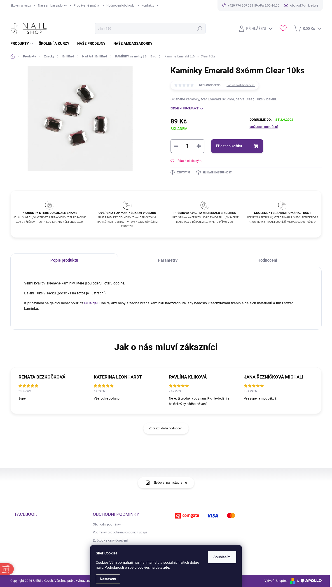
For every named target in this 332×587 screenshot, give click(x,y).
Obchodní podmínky (107, 524)
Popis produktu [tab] (64, 260)
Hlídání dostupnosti (217, 172)
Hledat (199, 28)
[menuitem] (22, 43)
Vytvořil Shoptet (275, 580)
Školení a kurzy (20, 5)
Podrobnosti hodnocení (241, 85)
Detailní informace (185, 108)
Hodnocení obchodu (120, 5)
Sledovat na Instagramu (170, 482)
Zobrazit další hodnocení (166, 428)
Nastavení (108, 579)
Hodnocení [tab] (267, 260)
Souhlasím (222, 557)
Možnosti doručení (264, 127)
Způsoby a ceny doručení (110, 540)
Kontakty (147, 5)
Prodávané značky (87, 5)
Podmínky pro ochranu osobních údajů (120, 532)
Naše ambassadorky (52, 5)
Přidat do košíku (229, 146)
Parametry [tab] (168, 260)
